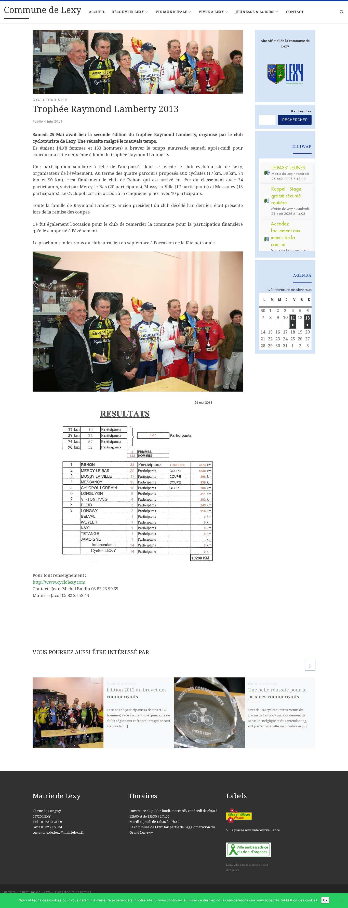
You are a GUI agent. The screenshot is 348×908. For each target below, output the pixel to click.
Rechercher (301, 111)
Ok (325, 900)
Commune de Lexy (33, 892)
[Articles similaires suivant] (310, 665)
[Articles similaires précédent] (298, 665)
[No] (341, 900)
